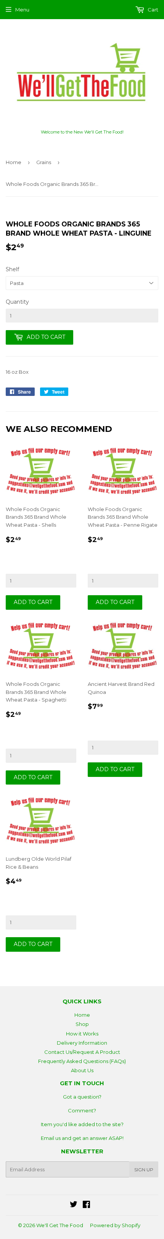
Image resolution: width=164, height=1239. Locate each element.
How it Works (82, 1034)
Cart (152, 10)
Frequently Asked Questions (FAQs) (82, 1061)
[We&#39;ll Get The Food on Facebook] (86, 1205)
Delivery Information (82, 1043)
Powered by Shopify (115, 1225)
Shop (82, 1024)
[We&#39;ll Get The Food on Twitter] (73, 1205)
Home (13, 162)
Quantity (17, 301)
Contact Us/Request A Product (82, 1052)
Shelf (12, 269)
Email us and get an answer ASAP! (82, 1138)
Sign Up (143, 1169)
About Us (82, 1070)
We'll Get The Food (59, 1225)
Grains (43, 162)
